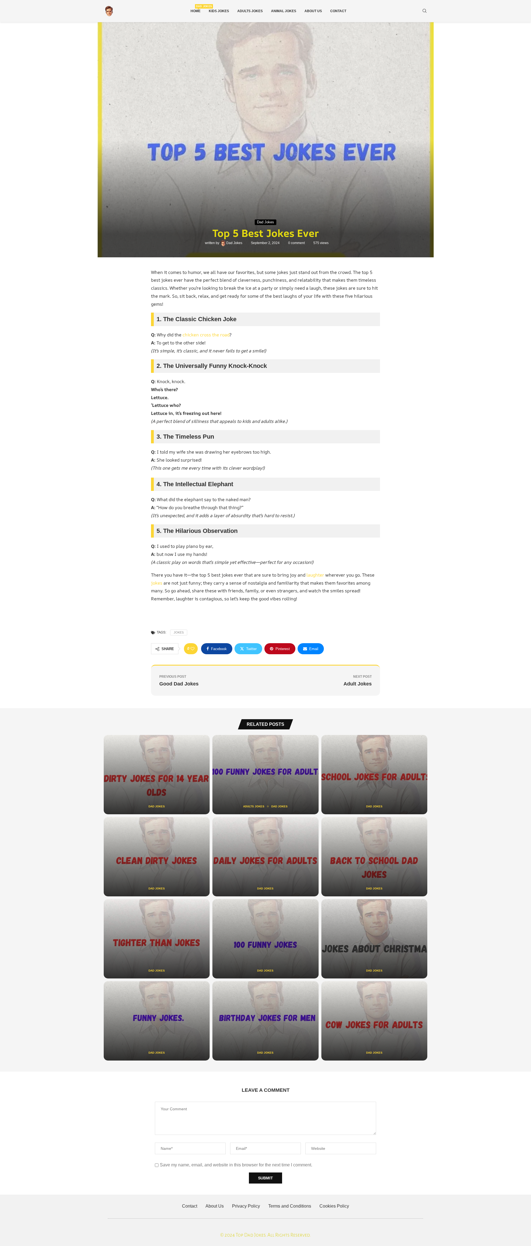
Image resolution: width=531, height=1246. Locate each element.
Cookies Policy (334, 1206)
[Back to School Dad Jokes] (374, 856)
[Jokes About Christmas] (374, 938)
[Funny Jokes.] (157, 1021)
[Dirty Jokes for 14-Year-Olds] (157, 774)
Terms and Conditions (289, 1206)
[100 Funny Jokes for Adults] (265, 774)
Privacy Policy (246, 1206)
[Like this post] (192, 648)
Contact (338, 11)
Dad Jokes (234, 243)
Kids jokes (219, 11)
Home (196, 9)
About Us (313, 11)
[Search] (424, 11)
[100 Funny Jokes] (265, 938)
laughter (315, 575)
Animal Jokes (283, 11)
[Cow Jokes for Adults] (374, 1021)
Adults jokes (250, 11)
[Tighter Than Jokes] (157, 938)
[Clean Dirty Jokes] (157, 856)
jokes (156, 583)
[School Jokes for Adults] (374, 774)
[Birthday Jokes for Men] (265, 1021)
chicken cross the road (206, 335)
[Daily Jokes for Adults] (265, 856)
